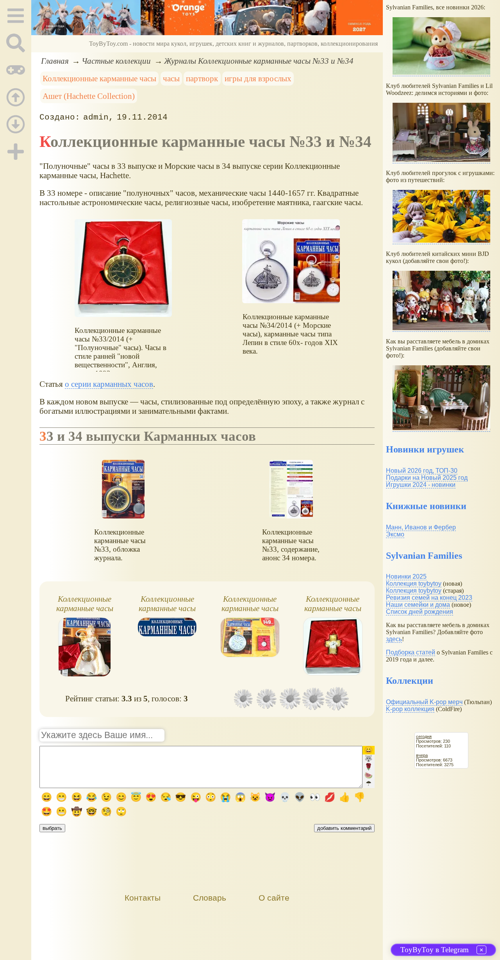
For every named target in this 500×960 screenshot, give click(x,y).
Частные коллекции (116, 60)
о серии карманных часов (109, 383)
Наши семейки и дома (418, 604)
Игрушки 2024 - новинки (420, 484)
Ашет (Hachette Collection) (89, 95)
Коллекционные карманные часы (99, 78)
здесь (394, 639)
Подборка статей (410, 652)
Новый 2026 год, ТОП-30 (421, 470)
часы (171, 78)
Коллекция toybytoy (413, 583)
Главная (55, 60)
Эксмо (395, 534)
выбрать (52, 828)
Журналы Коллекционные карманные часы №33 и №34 (259, 60)
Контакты (143, 897)
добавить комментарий (344, 828)
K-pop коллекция (410, 709)
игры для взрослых (258, 78)
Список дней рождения (419, 611)
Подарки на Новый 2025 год (427, 477)
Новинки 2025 (406, 576)
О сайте (274, 897)
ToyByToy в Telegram (434, 950)
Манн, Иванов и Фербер (421, 527)
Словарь (209, 897)
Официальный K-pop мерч (424, 702)
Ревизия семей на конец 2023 (429, 597)
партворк (202, 78)
